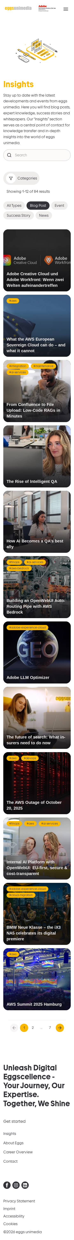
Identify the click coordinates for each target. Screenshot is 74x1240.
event (59, 205)
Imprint (9, 1208)
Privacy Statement (19, 1201)
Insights (9, 1133)
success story (18, 215)
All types (14, 205)
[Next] (60, 1028)
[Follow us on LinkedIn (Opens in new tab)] (25, 1186)
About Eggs (13, 1143)
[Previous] (14, 1028)
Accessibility (13, 1216)
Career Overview (18, 1152)
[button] (65, 9)
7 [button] (50, 1028)
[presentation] (7, 1185)
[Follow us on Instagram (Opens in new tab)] (16, 1186)
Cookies (10, 1224)
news (44, 215)
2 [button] (33, 1028)
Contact (10, 1161)
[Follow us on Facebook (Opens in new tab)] (7, 1186)
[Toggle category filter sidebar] (11, 178)
